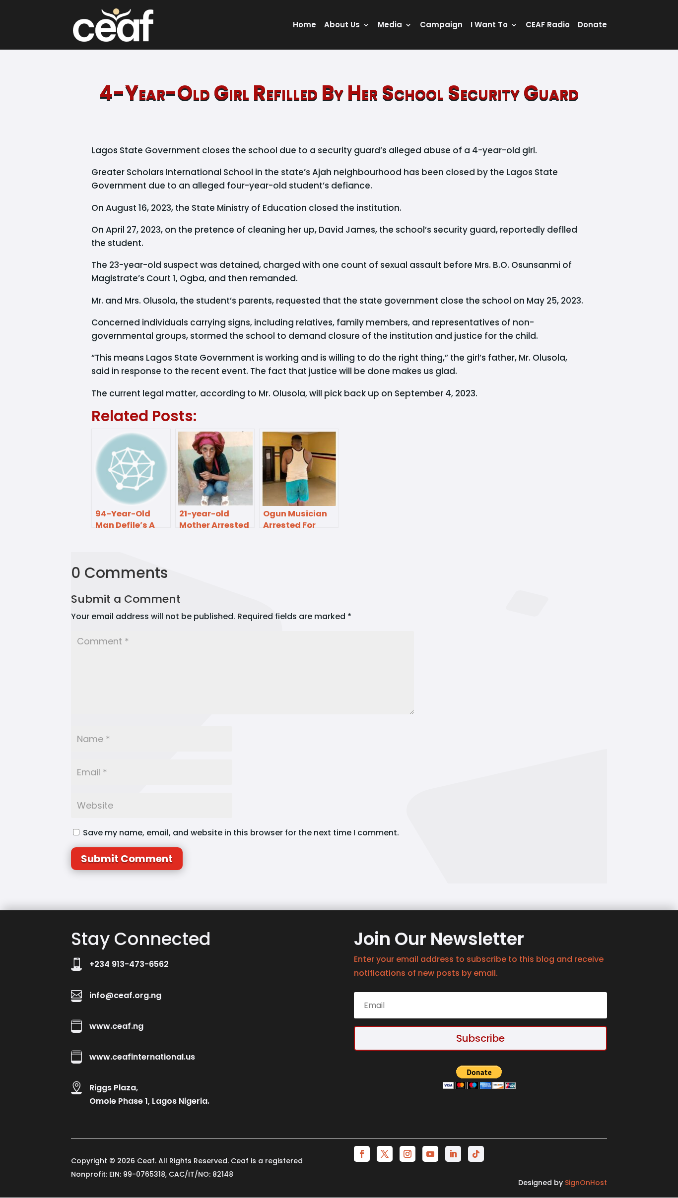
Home (304, 25)
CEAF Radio (548, 25)
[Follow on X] (385, 1154)
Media (390, 25)
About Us (342, 25)
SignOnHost (586, 1183)
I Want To (489, 25)
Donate (592, 25)
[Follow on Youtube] (430, 1154)
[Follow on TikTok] (476, 1154)
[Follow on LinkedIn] (453, 1154)
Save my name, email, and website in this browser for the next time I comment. (241, 832)
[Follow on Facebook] (362, 1154)
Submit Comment (127, 859)
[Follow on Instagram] (407, 1154)
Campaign (441, 25)
